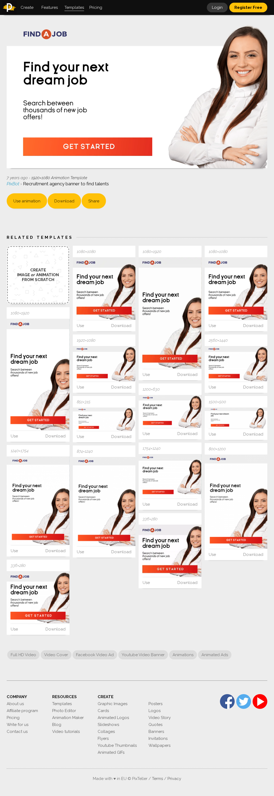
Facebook (227, 701)
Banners (156, 731)
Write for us (17, 724)
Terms (157, 778)
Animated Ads (214, 654)
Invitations (158, 738)
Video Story (160, 717)
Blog (56, 724)
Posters (155, 703)
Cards (103, 710)
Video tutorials (66, 731)
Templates (62, 703)
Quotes (155, 724)
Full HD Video (23, 654)
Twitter (243, 701)
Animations (183, 654)
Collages (106, 731)
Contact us (17, 731)
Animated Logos (113, 717)
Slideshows (108, 724)
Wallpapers (159, 745)
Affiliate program (22, 710)
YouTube (260, 701)
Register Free (248, 7)
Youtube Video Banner (143, 654)
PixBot (13, 183)
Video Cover (56, 654)
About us (15, 703)
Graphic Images (112, 703)
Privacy (174, 778)
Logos (155, 710)
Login (217, 7)
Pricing (13, 717)
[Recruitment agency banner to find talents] (104, 288)
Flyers (103, 738)
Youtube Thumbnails (117, 745)
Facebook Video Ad (95, 654)
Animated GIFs (111, 752)
